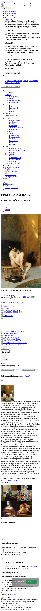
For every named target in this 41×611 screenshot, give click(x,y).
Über (11, 605)
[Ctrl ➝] (12, 331)
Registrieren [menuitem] (16, 83)
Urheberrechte (24, 609)
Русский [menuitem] (8, 81)
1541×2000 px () (27, 297)
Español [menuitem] (19, 81)
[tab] (8, 204)
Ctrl (17, 302)
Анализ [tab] (7, 210)
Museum (9, 91)
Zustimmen (31, 582)
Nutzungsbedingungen (25, 607)
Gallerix (10, 594)
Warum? (27, 376)
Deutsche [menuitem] (32, 81)
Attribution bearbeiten (8, 295)
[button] (10, 11)
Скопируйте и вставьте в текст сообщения (16, 588)
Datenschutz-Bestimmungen (10, 609)
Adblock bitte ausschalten (9, 480)
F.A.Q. (7, 605)
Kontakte (16, 605)
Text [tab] (7, 208)
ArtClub (11, 114)
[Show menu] (14, 2)
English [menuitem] (14, 81)
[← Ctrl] (7, 316)
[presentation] (22, 212)
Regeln (15, 607)
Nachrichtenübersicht (12, 73)
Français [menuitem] (25, 81)
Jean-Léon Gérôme (12, 299)
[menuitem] (36, 81)
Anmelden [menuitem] (8, 83)
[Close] (2, 518)
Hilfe (3, 605)
